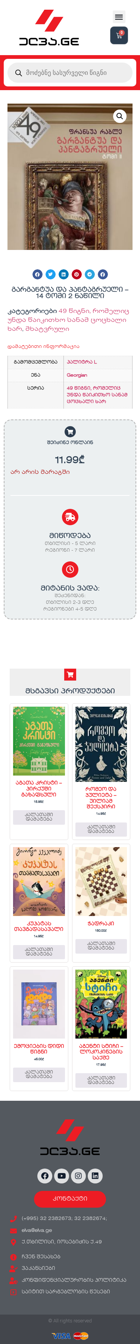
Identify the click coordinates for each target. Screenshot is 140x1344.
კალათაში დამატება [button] (39, 817)
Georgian (77, 375)
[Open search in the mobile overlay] (70, 72)
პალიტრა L (82, 362)
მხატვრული (47, 329)
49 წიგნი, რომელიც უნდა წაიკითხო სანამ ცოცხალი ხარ (68, 320)
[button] (119, 16)
